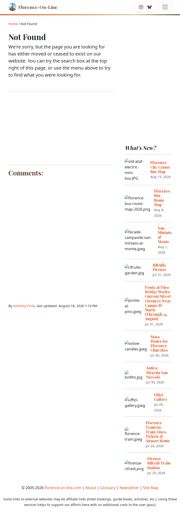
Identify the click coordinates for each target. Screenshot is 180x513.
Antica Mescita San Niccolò (157, 372)
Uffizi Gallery (160, 397)
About (90, 487)
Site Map (150, 487)
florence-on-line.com (63, 487)
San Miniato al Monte (165, 235)
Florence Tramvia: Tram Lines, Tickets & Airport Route (158, 431)
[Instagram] (141, 7)
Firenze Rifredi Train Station (159, 463)
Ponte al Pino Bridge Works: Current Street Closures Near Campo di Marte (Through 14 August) (158, 303)
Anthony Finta (24, 306)
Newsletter (129, 487)
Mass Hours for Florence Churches (159, 343)
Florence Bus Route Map (162, 198)
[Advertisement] (60, 128)
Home (13, 24)
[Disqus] (60, 237)
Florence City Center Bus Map (160, 167)
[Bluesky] (149, 7)
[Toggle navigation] (165, 7)
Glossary (108, 487)
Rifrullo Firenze (159, 267)
